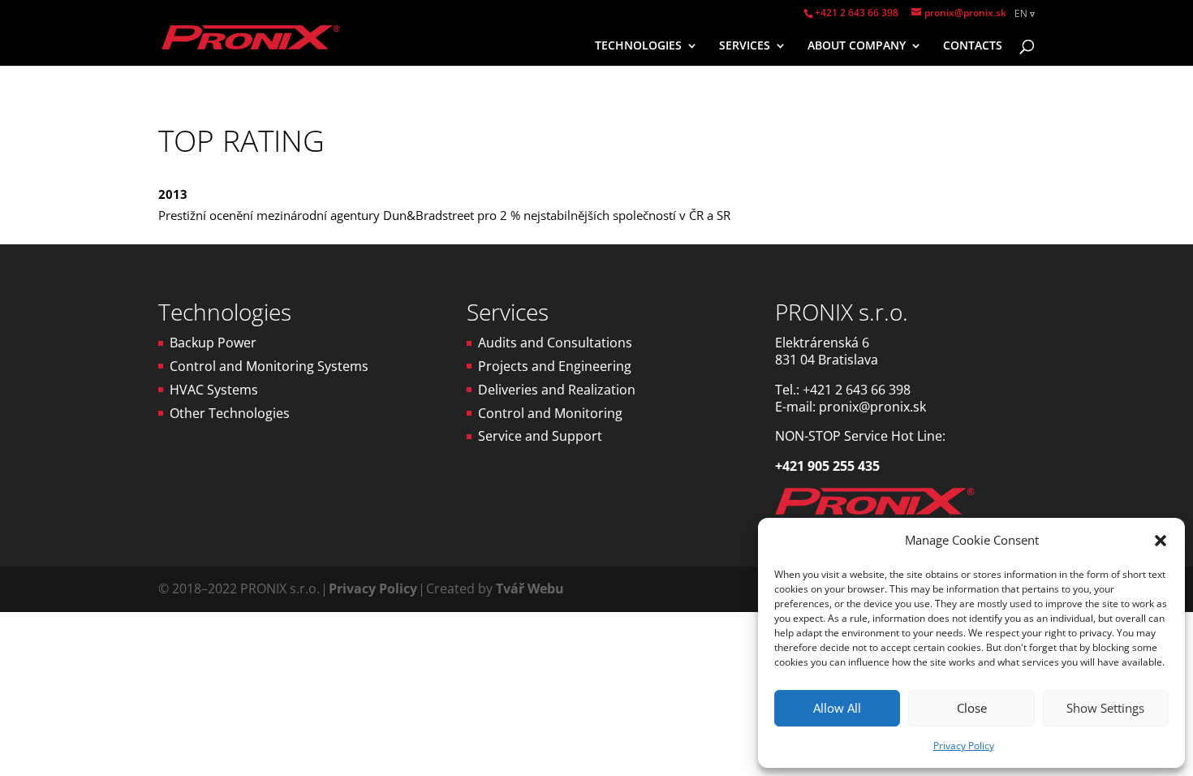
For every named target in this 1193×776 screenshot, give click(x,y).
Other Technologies (230, 413)
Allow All (837, 708)
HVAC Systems (214, 390)
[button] (1160, 540)
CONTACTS (972, 46)
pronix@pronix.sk (872, 407)
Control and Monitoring (550, 413)
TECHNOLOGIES (638, 46)
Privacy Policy (963, 745)
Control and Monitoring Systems (269, 366)
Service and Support (540, 436)
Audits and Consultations (555, 342)
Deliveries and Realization (556, 390)
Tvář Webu (530, 588)
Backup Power (213, 342)
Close (972, 708)
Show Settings (1105, 708)
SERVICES (744, 46)
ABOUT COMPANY (857, 46)
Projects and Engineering (554, 366)
